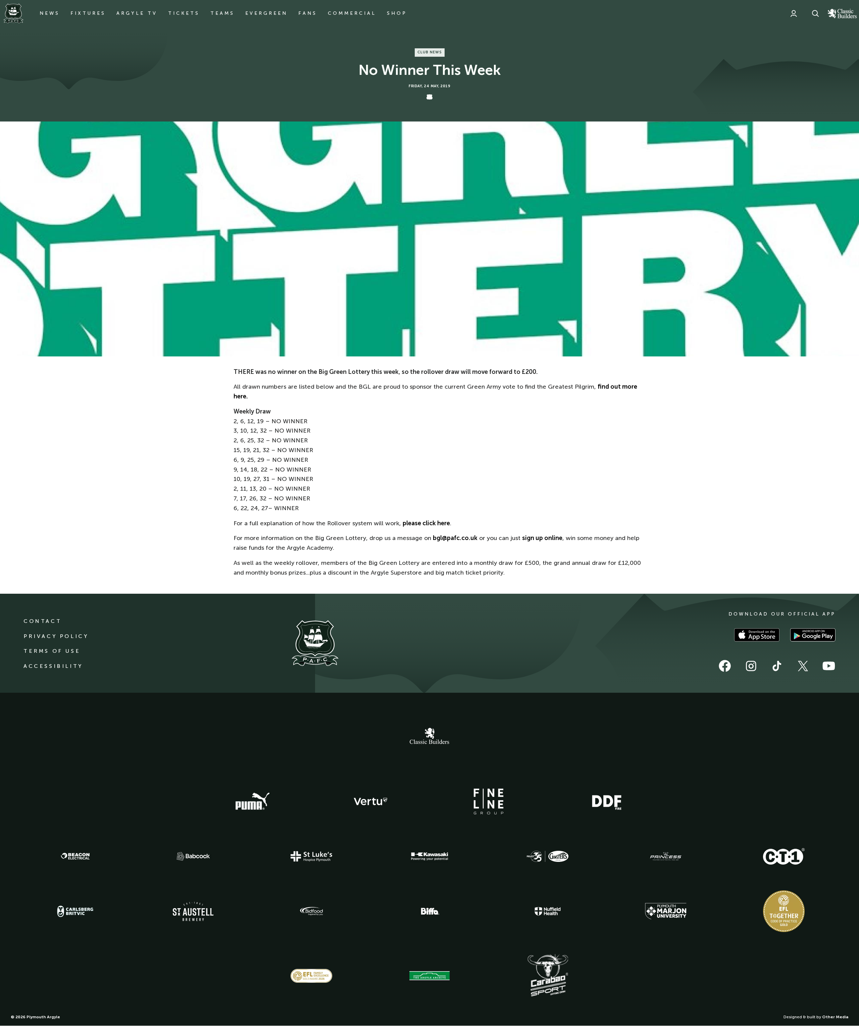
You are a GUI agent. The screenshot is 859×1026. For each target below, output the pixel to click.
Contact (42, 621)
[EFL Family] (311, 976)
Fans (307, 13)
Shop (397, 13)
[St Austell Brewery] (193, 911)
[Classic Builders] (429, 736)
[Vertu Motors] (370, 801)
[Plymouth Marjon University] (666, 911)
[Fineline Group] (488, 801)
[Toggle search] (815, 13)
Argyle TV (136, 13)
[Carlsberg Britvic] (75, 911)
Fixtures (88, 13)
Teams (222, 13)
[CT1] (784, 856)
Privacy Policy (55, 636)
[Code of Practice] (784, 911)
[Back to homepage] (13, 13)
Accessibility (53, 666)
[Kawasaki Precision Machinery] (429, 856)
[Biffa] (429, 911)
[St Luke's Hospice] (311, 856)
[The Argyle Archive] (429, 975)
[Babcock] (193, 856)
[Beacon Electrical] (75, 856)
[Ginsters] (547, 856)
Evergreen (266, 13)
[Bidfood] (311, 911)
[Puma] (252, 801)
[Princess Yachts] (666, 856)
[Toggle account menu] (793, 13)
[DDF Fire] (606, 801)
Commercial (352, 13)
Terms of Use (51, 651)
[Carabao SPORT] (547, 976)
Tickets (184, 13)
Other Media (835, 1017)
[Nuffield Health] (547, 911)
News (50, 13)
